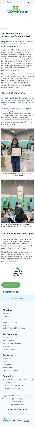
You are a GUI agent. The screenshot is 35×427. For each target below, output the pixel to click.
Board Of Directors (10, 322)
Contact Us (7, 359)
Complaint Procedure (11, 370)
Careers (5, 361)
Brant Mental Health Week (13, 100)
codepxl (21, 405)
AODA (25, 409)
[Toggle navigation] (31, 19)
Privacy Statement (15, 409)
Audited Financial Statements (14, 328)
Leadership (7, 316)
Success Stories (8, 346)
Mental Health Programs (12, 343)
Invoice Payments (9, 349)
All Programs (7, 337)
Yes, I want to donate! (11, 285)
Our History (7, 319)
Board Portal (7, 367)
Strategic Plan (8, 325)
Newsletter (7, 364)
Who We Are (7, 313)
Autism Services (9, 340)
